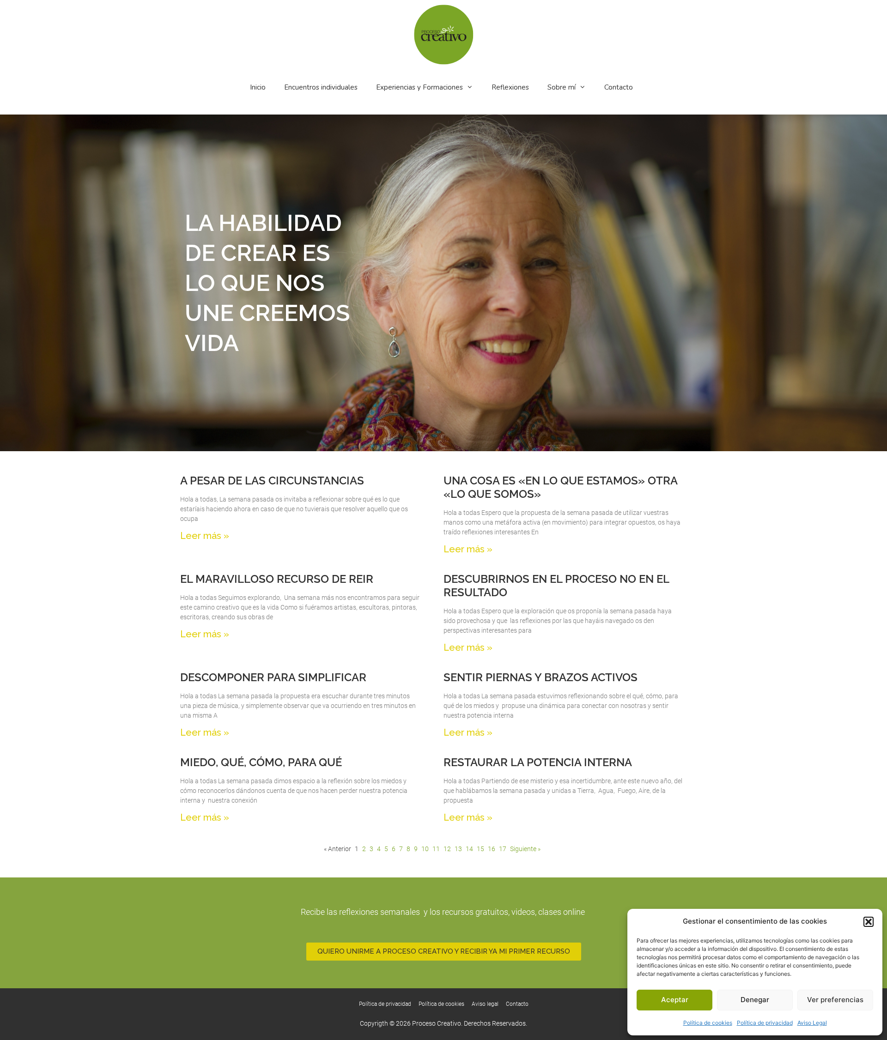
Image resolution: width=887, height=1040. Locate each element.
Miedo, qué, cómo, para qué (261, 762)
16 (491, 849)
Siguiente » (525, 849)
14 (469, 849)
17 (502, 849)
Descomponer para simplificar (273, 677)
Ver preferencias (835, 999)
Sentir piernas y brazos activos (541, 677)
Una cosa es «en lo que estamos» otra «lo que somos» (560, 487)
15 (480, 849)
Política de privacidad (765, 1022)
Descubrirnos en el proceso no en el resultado (556, 585)
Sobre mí (561, 87)
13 (458, 849)
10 (425, 849)
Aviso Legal (812, 1022)
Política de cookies (707, 1022)
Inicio (258, 87)
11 (436, 849)
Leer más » (204, 535)
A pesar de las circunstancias (272, 480)
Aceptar (674, 999)
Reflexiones (510, 87)
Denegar (755, 999)
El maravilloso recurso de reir (276, 579)
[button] (868, 921)
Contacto (618, 87)
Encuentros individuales (321, 87)
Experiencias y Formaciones (419, 87)
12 (447, 849)
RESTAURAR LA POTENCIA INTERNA (538, 762)
